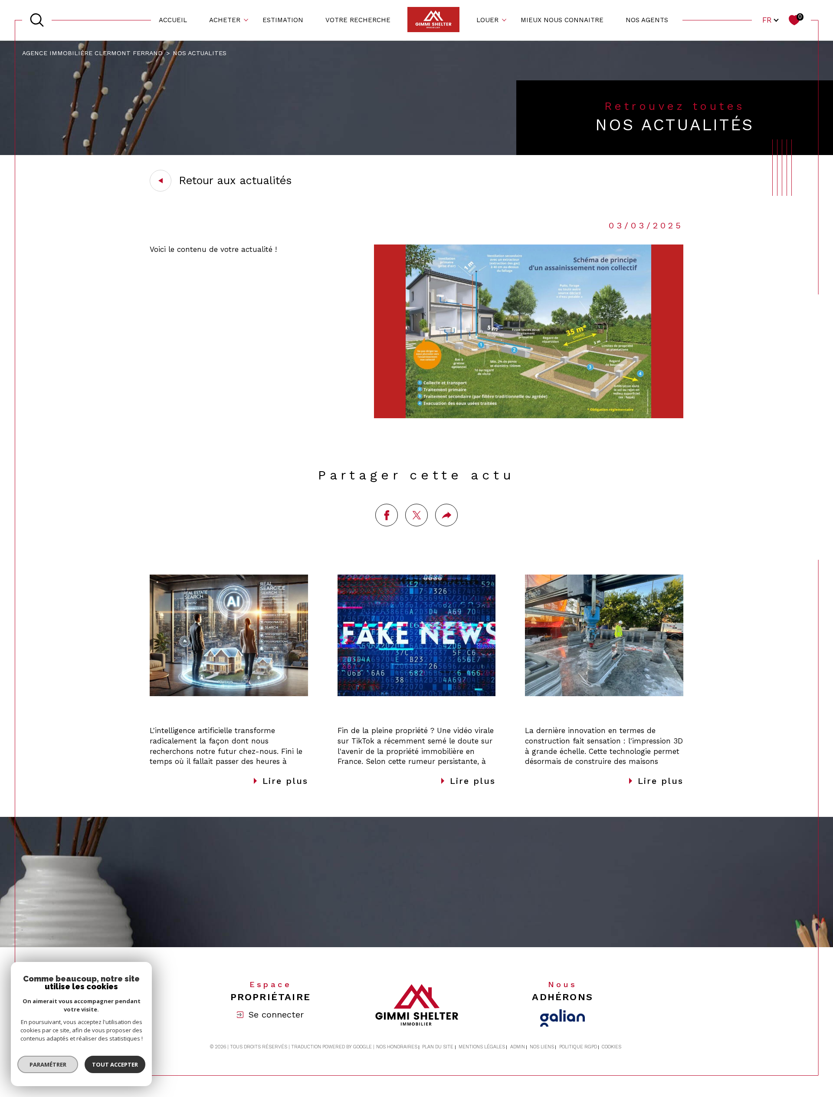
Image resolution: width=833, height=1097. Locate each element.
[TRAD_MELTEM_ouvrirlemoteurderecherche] (37, 20)
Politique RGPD (578, 1047)
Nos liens (542, 1047)
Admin (517, 1047)
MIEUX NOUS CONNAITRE (562, 20)
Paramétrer (48, 1064)
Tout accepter (115, 1064)
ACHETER (224, 20)
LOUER (487, 20)
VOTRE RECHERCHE (357, 20)
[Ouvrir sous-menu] (246, 19)
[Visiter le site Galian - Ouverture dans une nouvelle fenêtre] (562, 1018)
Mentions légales (482, 1047)
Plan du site (437, 1047)
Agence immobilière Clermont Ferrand (92, 53)
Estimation (282, 20)
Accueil (173, 20)
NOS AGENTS (647, 20)
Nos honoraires (396, 1047)
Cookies (611, 1047)
